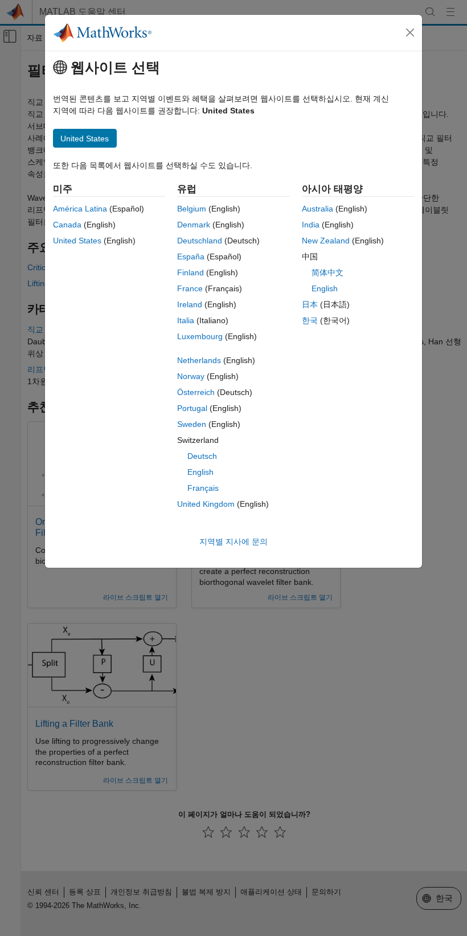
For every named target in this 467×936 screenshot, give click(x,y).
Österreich (196, 392)
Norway (190, 376)
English (200, 472)
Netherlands (199, 360)
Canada (67, 224)
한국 (310, 320)
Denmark (193, 224)
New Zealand (326, 240)
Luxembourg (200, 336)
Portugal (192, 408)
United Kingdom (206, 503)
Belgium (191, 208)
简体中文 (327, 272)
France (190, 288)
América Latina (80, 208)
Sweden (191, 424)
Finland (190, 272)
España (190, 256)
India (310, 224)
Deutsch (202, 456)
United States (77, 240)
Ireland (189, 304)
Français (203, 488)
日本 (310, 304)
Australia (317, 208)
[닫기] (410, 32)
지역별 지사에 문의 (233, 541)
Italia (185, 320)
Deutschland (199, 240)
